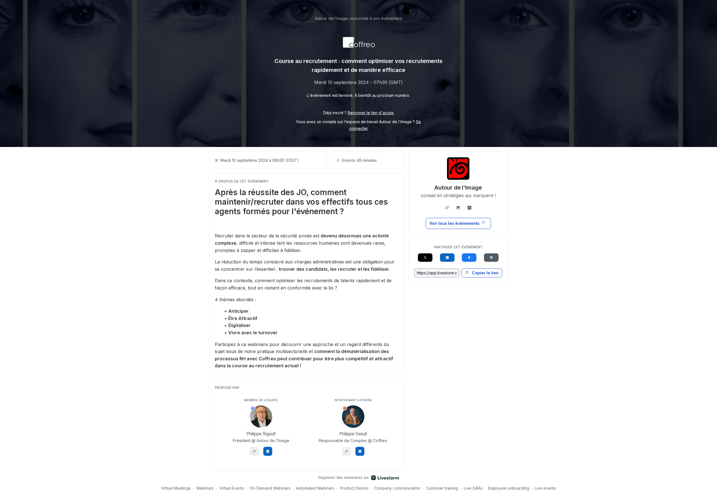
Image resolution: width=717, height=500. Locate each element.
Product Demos (354, 488)
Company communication (397, 488)
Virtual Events (231, 488)
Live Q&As (473, 488)
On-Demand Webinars (270, 488)
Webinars (205, 488)
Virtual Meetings (176, 488)
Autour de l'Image (458, 187)
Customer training (442, 488)
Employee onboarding (508, 488)
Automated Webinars (315, 488)
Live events (545, 488)
